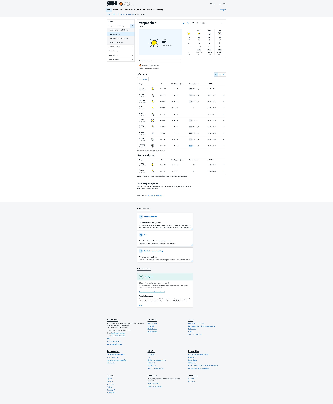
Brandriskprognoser (116, 42)
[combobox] (207, 23)
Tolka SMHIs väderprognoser (150, 223)
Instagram (160, 365)
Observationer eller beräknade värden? (152, 292)
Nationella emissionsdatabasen (198, 354)
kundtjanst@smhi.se (118, 333)
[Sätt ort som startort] (188, 23)
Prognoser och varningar (126, 14)
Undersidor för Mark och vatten (132, 59)
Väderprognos (115, 34)
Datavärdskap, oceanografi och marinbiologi (203, 365)
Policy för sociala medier (156, 368)
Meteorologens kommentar (119, 38)
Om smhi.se (111, 363)
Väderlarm (119, 393)
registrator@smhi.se (118, 336)
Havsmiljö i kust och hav (196, 323)
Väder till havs (113, 51)
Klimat (115, 10)
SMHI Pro (119, 384)
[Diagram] (224, 74)
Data (121, 10)
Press (108, 338)
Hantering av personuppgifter (117, 360)
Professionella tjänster (133, 10)
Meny (224, 4)
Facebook (151, 195)
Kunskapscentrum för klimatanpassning (201, 326)
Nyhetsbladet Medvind (155, 386)
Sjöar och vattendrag (195, 334)
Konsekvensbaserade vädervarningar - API (155, 241)
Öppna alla (143, 79)
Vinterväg (119, 390)
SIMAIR (190, 332)
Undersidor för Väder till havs (132, 51)
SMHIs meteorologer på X (165, 360)
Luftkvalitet (192, 329)
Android (200, 381)
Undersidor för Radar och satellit (132, 47)
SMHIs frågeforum (122, 341)
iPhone (199, 379)
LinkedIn (159, 195)
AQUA (118, 379)
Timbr (118, 387)
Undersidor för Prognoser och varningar (132, 26)
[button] (213, 4)
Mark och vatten (114, 59)
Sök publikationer (153, 384)
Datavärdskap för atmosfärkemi (198, 368)
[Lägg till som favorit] (184, 23)
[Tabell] (216, 74)
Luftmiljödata (192, 360)
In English (223, 10)
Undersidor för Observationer (132, 55)
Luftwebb (200, 357)
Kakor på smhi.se (112, 357)
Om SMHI (151, 326)
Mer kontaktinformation (115, 344)
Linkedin (160, 363)
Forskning (160, 10)
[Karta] (220, 74)
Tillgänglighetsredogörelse (116, 354)
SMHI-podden (152, 332)
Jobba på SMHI (152, 323)
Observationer (113, 55)
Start (108, 14)
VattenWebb (192, 363)
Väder (109, 10)
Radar (141, 305)
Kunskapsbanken (148, 10)
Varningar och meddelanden (119, 30)
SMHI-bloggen (152, 329)
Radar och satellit (114, 47)
